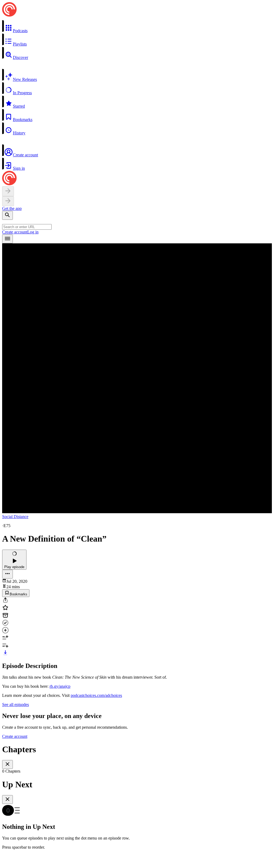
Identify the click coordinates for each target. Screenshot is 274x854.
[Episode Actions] (7, 574)
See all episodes (15, 704)
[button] (137, 26)
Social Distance (15, 516)
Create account (14, 232)
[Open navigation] (7, 239)
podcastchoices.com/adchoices (96, 695)
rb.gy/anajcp (60, 686)
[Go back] (8, 191)
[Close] (7, 764)
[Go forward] (8, 201)
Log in (33, 232)
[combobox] (27, 227)
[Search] (7, 215)
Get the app (12, 208)
